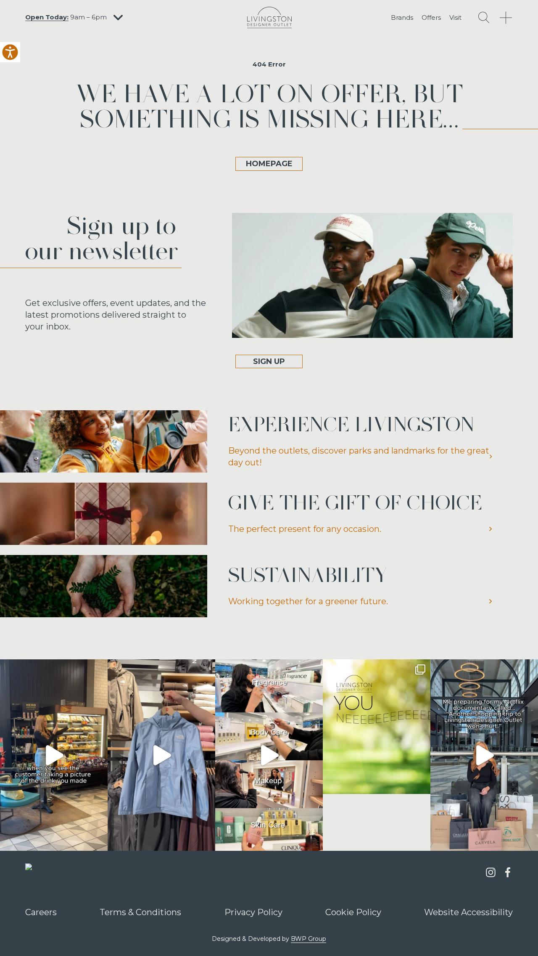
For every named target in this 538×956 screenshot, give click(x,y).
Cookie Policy (353, 912)
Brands (402, 17)
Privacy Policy (253, 912)
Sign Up (269, 361)
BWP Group (308, 939)
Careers (41, 912)
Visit (455, 17)
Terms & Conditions (140, 912)
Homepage (269, 163)
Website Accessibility (468, 912)
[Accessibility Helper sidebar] (10, 52)
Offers (431, 17)
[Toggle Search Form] (483, 17)
